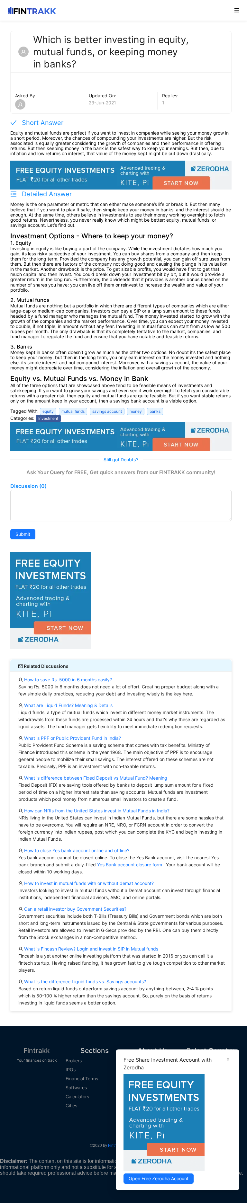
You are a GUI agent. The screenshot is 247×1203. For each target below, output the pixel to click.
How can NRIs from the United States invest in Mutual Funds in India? (96, 810)
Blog (13, 61)
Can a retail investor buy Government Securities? (74, 909)
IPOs (71, 1069)
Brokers (74, 1060)
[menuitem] (73, 25)
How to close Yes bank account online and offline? (76, 850)
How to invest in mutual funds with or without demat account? (88, 883)
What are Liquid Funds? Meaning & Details (68, 705)
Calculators (77, 1096)
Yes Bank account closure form (129, 864)
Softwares (76, 1087)
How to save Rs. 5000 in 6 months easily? (67, 679)
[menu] (74, 52)
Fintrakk (36, 1051)
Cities (71, 1105)
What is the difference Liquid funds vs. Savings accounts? (84, 981)
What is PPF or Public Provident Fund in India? (72, 738)
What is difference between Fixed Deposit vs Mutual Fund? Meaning (95, 778)
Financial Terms (82, 1078)
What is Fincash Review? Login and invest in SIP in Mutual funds (90, 948)
